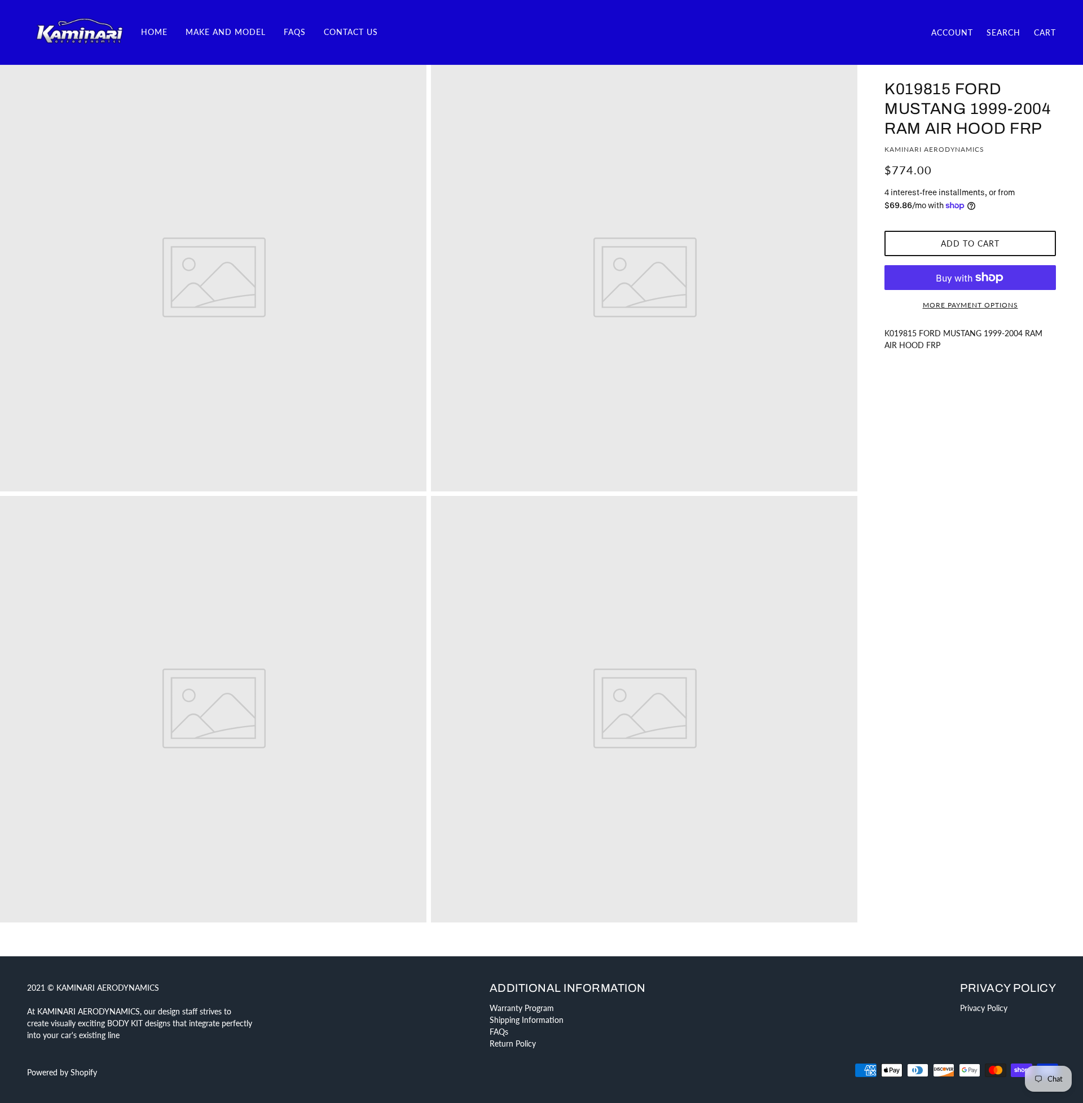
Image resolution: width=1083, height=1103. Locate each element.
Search (1003, 32)
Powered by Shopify (62, 1072)
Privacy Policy (983, 1008)
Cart (1045, 32)
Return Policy (513, 1043)
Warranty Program (522, 1008)
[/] (79, 31)
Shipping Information (526, 1020)
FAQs (499, 1031)
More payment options (970, 305)
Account (952, 32)
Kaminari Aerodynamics (934, 149)
